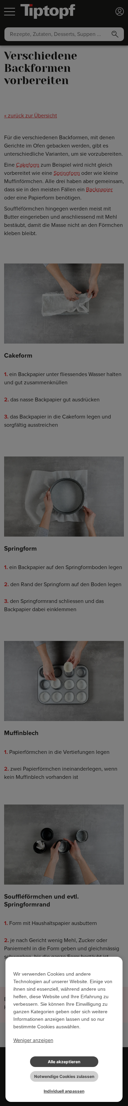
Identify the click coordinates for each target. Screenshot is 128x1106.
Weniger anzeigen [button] (33, 1040)
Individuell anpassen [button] (64, 1091)
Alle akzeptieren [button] (64, 1061)
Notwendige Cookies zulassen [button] (64, 1076)
